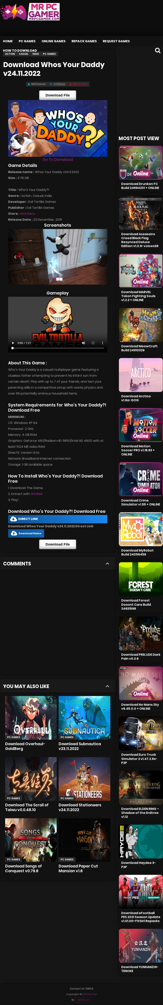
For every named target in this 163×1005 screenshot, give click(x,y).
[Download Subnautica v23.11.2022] (84, 718)
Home (8, 41)
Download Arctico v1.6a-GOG (136, 398)
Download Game (30, 533)
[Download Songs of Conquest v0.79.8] (31, 840)
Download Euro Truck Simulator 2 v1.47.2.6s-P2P (139, 758)
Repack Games (84, 41)
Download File (58, 95)
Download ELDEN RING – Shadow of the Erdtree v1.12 (140, 813)
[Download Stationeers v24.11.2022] (84, 779)
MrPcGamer (84, 999)
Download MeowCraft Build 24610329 (139, 348)
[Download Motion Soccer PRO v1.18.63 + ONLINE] (141, 425)
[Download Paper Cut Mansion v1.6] (84, 840)
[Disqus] (57, 623)
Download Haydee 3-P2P (138, 865)
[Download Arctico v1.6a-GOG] (141, 375)
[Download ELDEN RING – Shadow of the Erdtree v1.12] (141, 788)
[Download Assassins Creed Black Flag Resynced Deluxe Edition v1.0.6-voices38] (141, 213)
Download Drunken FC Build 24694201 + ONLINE (140, 186)
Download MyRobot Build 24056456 (137, 552)
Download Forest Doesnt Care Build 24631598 (136, 604)
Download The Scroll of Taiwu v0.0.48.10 (27, 807)
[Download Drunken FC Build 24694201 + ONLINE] (141, 163)
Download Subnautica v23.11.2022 (80, 746)
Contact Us (77, 988)
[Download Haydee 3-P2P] (141, 842)
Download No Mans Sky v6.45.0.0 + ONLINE (140, 706)
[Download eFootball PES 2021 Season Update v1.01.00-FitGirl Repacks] (141, 892)
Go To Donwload (58, 159)
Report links (80, 84)
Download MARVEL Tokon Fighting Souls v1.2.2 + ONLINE (138, 296)
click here (27, 213)
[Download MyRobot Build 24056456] (141, 529)
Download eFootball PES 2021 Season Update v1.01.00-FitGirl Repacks (140, 917)
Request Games (116, 41)
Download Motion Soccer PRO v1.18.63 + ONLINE (138, 450)
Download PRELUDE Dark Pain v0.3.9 (140, 656)
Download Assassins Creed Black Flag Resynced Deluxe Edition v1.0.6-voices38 (139, 240)
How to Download (20, 50)
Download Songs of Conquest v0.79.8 (23, 868)
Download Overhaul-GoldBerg (25, 746)
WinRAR (36, 494)
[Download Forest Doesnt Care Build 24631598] (141, 579)
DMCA (89, 988)
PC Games (27, 41)
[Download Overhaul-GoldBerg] (31, 718)
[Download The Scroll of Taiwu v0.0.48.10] (31, 779)
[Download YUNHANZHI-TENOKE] (141, 946)
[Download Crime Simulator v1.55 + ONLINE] (141, 479)
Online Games (54, 41)
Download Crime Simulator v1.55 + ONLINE (140, 502)
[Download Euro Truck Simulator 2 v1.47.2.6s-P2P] (141, 733)
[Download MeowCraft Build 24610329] (141, 325)
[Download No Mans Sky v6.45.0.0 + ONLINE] (141, 683)
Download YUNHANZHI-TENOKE (139, 969)
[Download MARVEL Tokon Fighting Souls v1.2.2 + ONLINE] (141, 271)
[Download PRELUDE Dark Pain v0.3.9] (141, 633)
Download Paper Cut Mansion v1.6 (78, 868)
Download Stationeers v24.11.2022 (80, 807)
